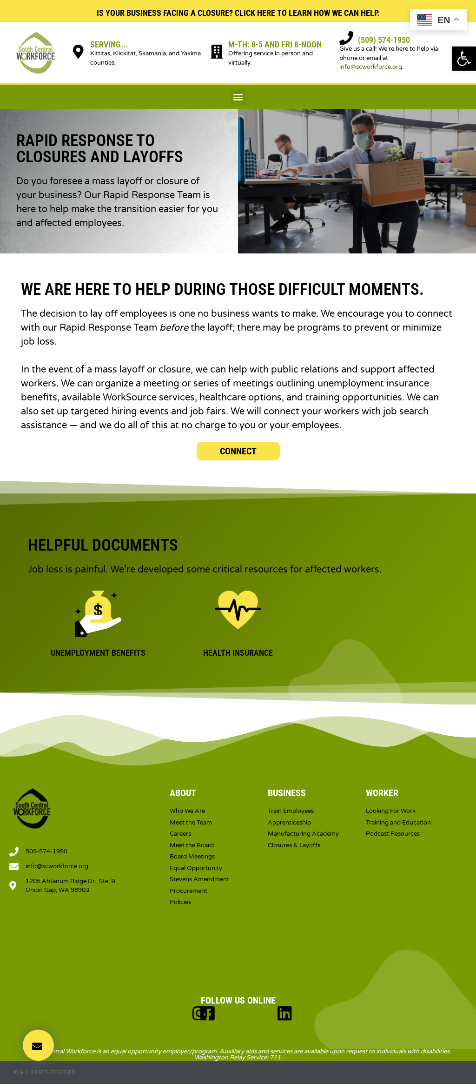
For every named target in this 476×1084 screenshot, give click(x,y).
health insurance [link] (238, 653)
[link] (464, 59)
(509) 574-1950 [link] (384, 40)
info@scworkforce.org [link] (370, 67)
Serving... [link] (109, 44)
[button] (238, 97)
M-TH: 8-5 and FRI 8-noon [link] (275, 44)
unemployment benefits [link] (98, 653)
